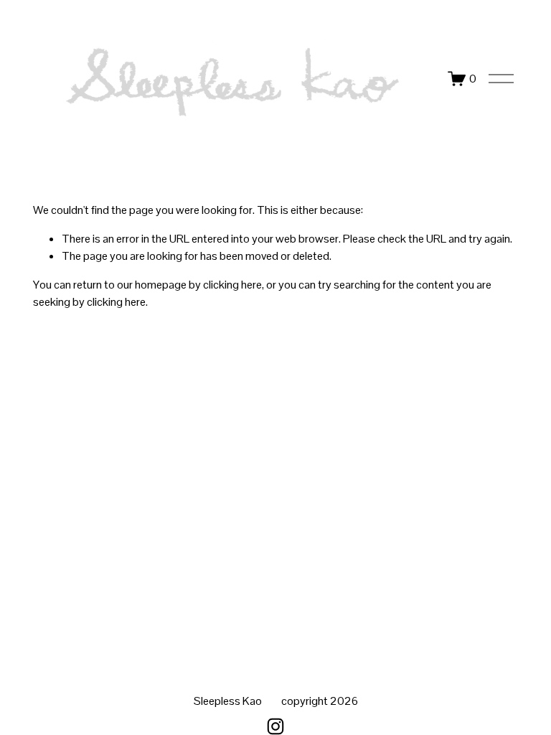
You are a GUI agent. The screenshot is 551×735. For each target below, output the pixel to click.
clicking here (232, 284)
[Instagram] (275, 726)
